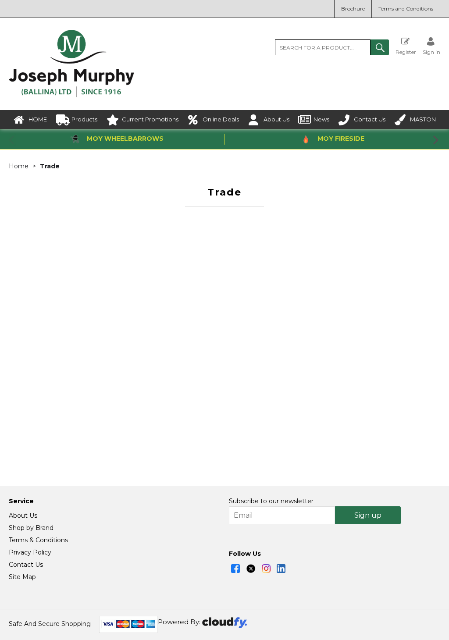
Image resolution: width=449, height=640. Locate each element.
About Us (276, 119)
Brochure (353, 8)
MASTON (423, 119)
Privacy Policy (30, 552)
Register (406, 52)
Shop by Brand (31, 528)
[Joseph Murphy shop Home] (71, 95)
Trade (50, 166)
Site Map (22, 577)
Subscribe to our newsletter (271, 501)
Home (19, 166)
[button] (380, 47)
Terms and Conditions (405, 8)
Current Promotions (150, 119)
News (321, 119)
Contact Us (369, 119)
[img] (235, 568)
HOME (38, 119)
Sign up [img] (367, 515)
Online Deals (221, 119)
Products (84, 119)
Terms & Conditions (38, 540)
